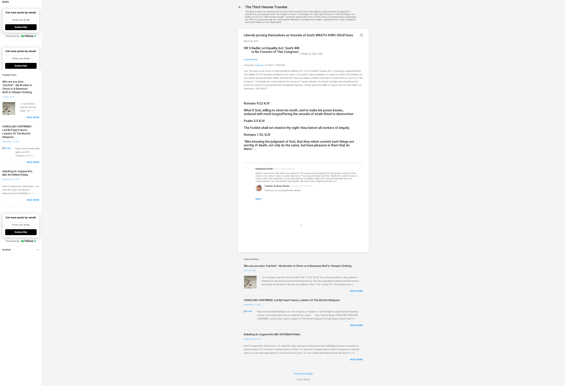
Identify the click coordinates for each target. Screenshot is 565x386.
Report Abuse (303, 379)
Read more (356, 291)
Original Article (251, 59)
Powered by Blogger (303, 373)
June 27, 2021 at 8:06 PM (284, 169)
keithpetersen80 (264, 169)
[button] (361, 35)
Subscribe (21, 27)
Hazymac (259, 65)
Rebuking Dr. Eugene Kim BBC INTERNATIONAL (272, 334)
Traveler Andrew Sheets (277, 186)
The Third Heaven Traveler (266, 7)
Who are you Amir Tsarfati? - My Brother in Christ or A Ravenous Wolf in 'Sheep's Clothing (298, 265)
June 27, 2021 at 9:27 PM (301, 186)
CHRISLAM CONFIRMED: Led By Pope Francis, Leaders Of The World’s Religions (292, 300)
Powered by (13, 36)
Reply (259, 199)
